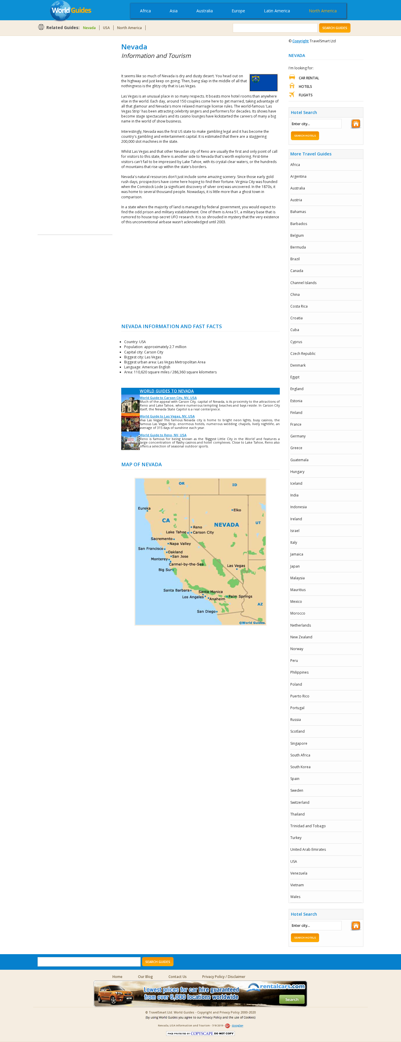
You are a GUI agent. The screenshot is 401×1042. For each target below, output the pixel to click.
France (295, 424)
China (295, 294)
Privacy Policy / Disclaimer (223, 976)
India (294, 495)
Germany (298, 436)
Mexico (296, 601)
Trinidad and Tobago (308, 825)
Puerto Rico (299, 696)
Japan (295, 566)
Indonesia (298, 506)
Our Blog (145, 976)
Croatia (296, 318)
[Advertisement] (61, 130)
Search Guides (334, 28)
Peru (294, 660)
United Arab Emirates (308, 849)
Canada (296, 270)
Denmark (298, 365)
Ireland (296, 518)
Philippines (299, 672)
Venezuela (298, 873)
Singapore (298, 743)
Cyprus (296, 341)
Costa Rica (299, 306)
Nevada (89, 27)
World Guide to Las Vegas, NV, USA (167, 416)
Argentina (298, 176)
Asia (174, 11)
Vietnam (297, 884)
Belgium (297, 235)
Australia (204, 11)
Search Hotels (305, 135)
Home (117, 976)
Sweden (296, 790)
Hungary (297, 471)
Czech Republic (303, 353)
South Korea (300, 766)
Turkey (295, 837)
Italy (293, 542)
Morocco (297, 613)
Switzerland (299, 802)
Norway (296, 648)
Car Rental (309, 77)
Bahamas (298, 211)
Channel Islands (303, 282)
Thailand (297, 814)
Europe (238, 11)
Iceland (296, 483)
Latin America (277, 11)
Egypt (294, 377)
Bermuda (298, 247)
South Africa (300, 755)
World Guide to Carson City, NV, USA (168, 397)
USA (106, 27)
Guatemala (299, 459)
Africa (145, 11)
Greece (296, 447)
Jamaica (296, 554)
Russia (295, 719)
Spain (294, 778)
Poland (296, 684)
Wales (295, 896)
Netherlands (300, 625)
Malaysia (297, 577)
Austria (296, 199)
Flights (306, 95)
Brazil (295, 258)
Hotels (305, 86)
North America (323, 11)
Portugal (297, 707)
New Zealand (301, 637)
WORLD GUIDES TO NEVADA (167, 391)
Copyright (300, 40)
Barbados (298, 223)
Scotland (297, 731)
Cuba (294, 329)
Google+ (237, 1025)
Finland (296, 412)
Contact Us (178, 976)
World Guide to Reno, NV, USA (163, 435)
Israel (294, 530)
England (297, 388)
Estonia (296, 400)
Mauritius (298, 589)
